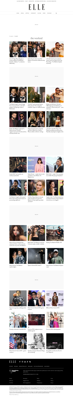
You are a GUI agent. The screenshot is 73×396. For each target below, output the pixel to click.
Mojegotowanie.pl (26, 380)
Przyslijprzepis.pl (39, 382)
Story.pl (52, 382)
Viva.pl (52, 378)
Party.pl (10, 378)
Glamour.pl (11, 380)
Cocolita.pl (11, 382)
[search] (56, 13)
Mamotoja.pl (25, 378)
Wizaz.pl (52, 380)
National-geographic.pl (26, 382)
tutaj (17, 394)
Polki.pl (38, 378)
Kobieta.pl (38, 380)
